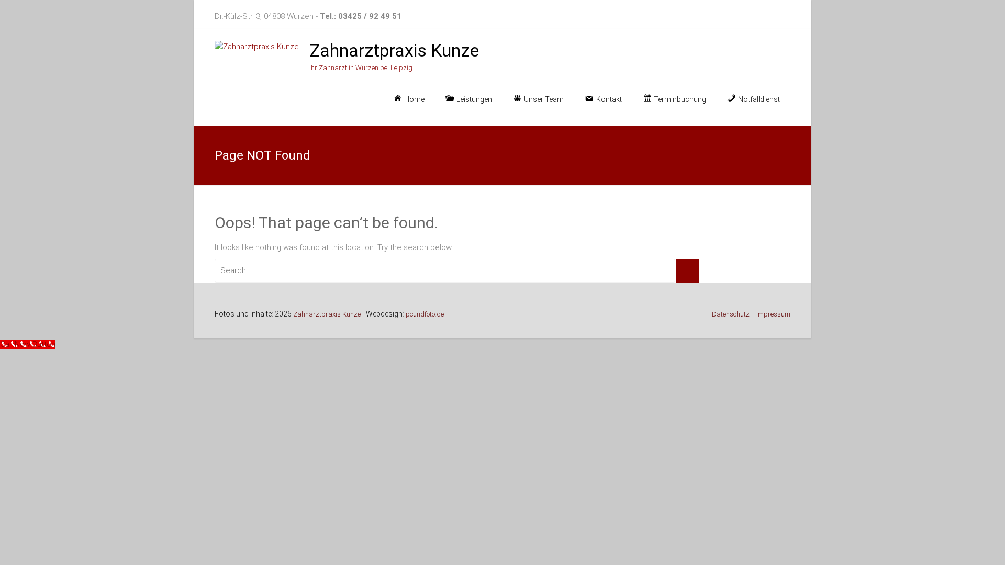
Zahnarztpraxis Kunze (394, 50)
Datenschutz (731, 314)
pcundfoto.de (425, 314)
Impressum (773, 314)
